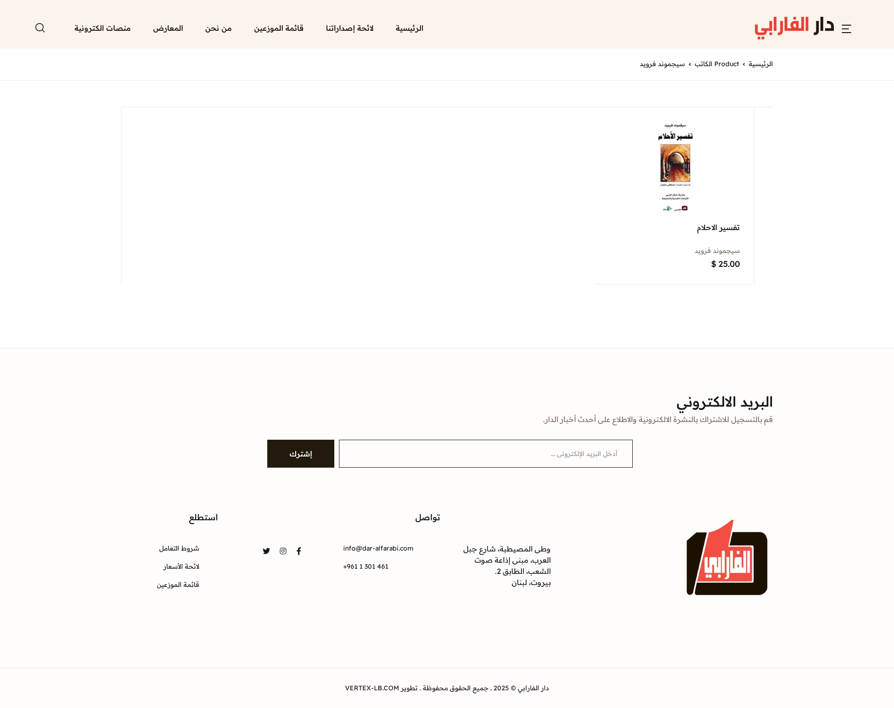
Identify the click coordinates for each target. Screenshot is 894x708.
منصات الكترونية (102, 28)
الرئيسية (409, 28)
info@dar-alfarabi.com (378, 548)
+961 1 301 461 (365, 566)
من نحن (218, 28)
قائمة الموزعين (279, 28)
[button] (846, 28)
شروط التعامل (179, 548)
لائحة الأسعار (181, 566)
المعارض (168, 28)
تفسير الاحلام (718, 227)
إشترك (301, 453)
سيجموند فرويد (717, 250)
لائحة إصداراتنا (349, 28)
